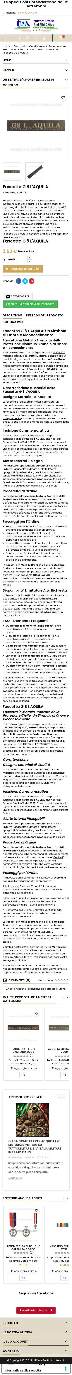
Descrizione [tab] (12, 315)
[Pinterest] (31, 281)
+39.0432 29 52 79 (26, 12)
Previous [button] (58, 1097)
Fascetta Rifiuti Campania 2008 (23, 1050)
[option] (36, 1144)
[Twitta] (25, 281)
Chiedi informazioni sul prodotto (30, 304)
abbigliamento (12, 418)
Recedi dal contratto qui (36, 1310)
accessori (59, 352)
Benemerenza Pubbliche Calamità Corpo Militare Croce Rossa (23, 1249)
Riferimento (10, 192)
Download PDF (18, 296)
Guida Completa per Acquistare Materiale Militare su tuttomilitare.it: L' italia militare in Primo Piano (34, 1146)
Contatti (58, 506)
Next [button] (63, 1097)
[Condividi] (18, 281)
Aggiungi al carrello (22, 269)
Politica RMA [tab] (13, 322)
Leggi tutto (15, 1178)
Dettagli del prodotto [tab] (45, 315)
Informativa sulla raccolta (23, 1370)
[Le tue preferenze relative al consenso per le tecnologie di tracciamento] (65, 1368)
